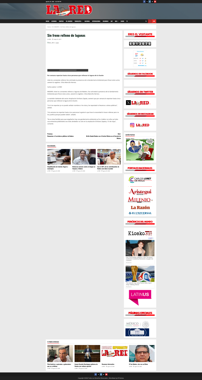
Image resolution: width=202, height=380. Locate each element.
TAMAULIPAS (78, 21)
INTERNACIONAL (96, 21)
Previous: (60, 135)
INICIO (47, 21)
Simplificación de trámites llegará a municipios (57, 168)
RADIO (122, 21)
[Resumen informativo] (114, 353)
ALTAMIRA (54, 21)
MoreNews (112, 378)
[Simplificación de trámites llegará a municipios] (59, 157)
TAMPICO (61, 21)
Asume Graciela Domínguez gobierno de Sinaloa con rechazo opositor (86, 365)
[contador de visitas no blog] (140, 44)
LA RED (49, 39)
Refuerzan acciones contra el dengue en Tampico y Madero (83, 168)
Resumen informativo (108, 364)
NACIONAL (87, 21)
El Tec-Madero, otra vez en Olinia (138, 364)
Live (154, 21)
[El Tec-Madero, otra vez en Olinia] (142, 353)
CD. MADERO (69, 21)
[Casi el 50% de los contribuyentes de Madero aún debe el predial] (109, 157)
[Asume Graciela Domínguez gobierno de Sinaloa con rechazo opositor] (87, 353)
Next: (103, 136)
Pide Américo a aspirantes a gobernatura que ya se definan (59, 365)
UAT (112, 21)
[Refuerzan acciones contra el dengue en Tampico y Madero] (84, 157)
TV (127, 21)
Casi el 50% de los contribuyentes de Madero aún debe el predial (108, 168)
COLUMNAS (105, 21)
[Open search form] (146, 21)
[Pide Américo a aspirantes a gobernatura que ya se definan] (60, 353)
